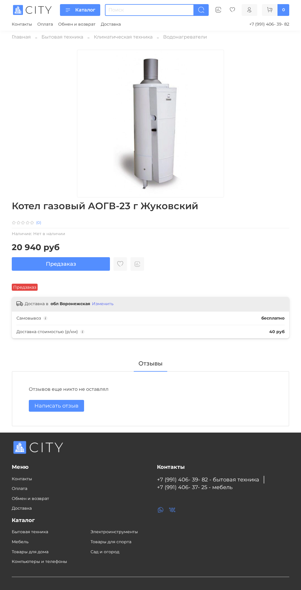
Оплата (45, 24)
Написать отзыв (56, 406)
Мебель (20, 541)
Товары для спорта (111, 541)
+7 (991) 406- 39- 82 (269, 24)
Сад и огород (105, 551)
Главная (21, 37)
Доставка (111, 24)
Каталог (85, 10)
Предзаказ (61, 264)
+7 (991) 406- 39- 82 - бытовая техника (208, 479)
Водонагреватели (185, 37)
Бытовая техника (62, 37)
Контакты (22, 24)
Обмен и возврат (77, 24)
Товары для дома (30, 551)
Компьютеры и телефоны (39, 561)
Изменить (102, 303)
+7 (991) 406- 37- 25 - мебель (195, 487)
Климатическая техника (123, 37)
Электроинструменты (114, 531)
